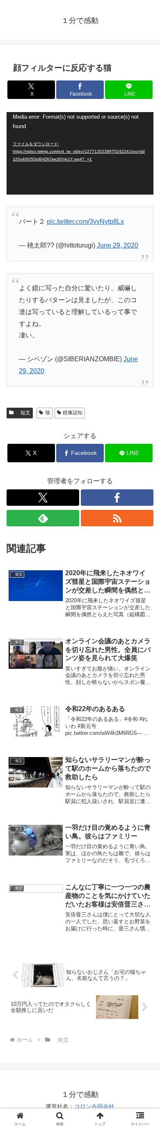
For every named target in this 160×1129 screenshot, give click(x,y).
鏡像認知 (72, 412)
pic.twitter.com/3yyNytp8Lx (85, 221)
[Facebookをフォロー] (117, 497)
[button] (144, 1021)
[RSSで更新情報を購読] (117, 518)
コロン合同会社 (94, 1106)
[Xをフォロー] (43, 497)
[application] (80, 153)
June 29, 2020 (117, 245)
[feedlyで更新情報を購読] (43, 518)
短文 (23, 412)
